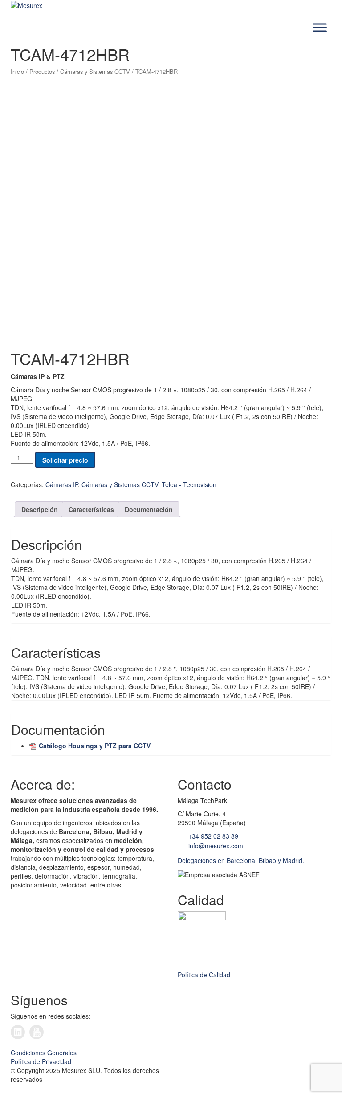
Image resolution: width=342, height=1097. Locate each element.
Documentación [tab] (149, 509)
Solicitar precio (65, 460)
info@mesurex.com (215, 845)
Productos (42, 71)
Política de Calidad (204, 974)
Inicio (17, 71)
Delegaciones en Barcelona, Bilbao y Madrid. (241, 860)
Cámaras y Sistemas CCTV (95, 71)
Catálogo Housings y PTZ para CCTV (95, 745)
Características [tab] (91, 509)
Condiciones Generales (44, 1052)
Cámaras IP (61, 484)
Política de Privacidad (41, 1061)
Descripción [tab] (39, 509)
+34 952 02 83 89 (212, 835)
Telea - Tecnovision (189, 484)
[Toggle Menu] (320, 28)
